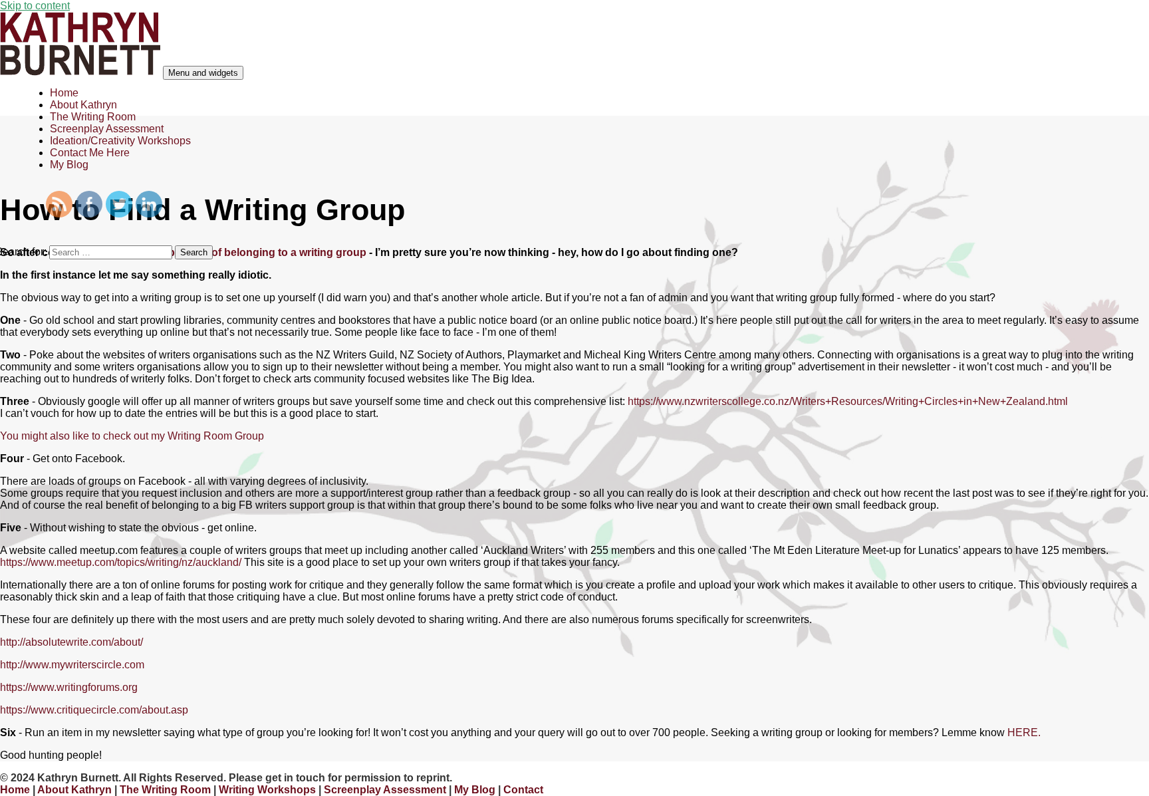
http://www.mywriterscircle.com (72, 664)
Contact (523, 789)
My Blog (69, 164)
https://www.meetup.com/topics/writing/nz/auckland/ (120, 562)
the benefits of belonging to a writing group (259, 252)
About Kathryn (83, 104)
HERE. (1024, 732)
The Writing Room (93, 116)
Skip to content (35, 5)
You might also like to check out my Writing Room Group (132, 436)
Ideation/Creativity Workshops (120, 140)
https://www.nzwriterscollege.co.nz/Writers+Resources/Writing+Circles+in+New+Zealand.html (848, 401)
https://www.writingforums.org (69, 687)
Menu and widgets (203, 73)
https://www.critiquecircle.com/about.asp (94, 710)
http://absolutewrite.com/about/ (71, 642)
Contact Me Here (90, 152)
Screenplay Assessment (107, 128)
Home (64, 92)
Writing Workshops (267, 789)
